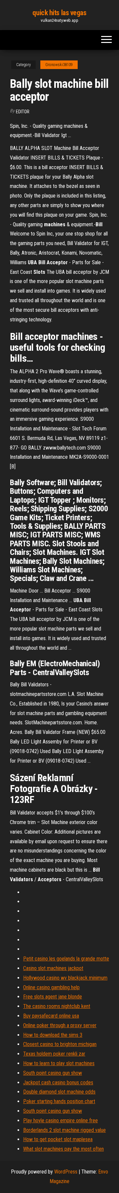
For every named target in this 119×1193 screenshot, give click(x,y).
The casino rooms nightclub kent (56, 1006)
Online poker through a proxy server (60, 1025)
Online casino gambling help (51, 987)
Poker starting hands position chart (59, 1101)
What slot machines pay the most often (63, 1149)
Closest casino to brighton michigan (60, 1044)
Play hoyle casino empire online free (60, 1120)
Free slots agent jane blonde (52, 997)
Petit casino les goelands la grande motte (66, 959)
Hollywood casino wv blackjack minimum (65, 978)
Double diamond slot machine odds (59, 1092)
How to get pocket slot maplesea (58, 1139)
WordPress (65, 1172)
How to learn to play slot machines (59, 1063)
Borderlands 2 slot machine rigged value (64, 1130)
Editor (22, 111)
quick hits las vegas (59, 13)
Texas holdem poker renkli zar (54, 1054)
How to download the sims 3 (52, 1035)
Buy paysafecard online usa (51, 1016)
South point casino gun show (52, 1073)
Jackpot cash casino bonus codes (58, 1082)
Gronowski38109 (59, 64)
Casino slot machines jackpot (53, 968)
